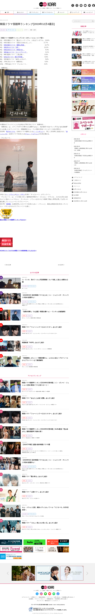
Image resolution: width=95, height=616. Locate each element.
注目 (8, 12)
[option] (23, 573)
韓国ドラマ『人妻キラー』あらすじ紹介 (35, 492)
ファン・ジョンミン (43, 348)
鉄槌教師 (31, 366)
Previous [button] (8, 573)
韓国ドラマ (25, 305)
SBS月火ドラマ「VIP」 (12, 47)
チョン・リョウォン (32, 134)
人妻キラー (37, 498)
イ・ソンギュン (38, 131)
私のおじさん (10, 131)
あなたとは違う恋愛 (27, 303)
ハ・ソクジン (37, 482)
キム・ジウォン (26, 516)
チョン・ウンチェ (26, 317)
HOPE (24, 348)
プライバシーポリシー (40, 598)
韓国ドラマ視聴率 (46, 391)
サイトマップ (40, 600)
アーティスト (35, 12)
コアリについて (78, 177)
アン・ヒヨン (30, 482)
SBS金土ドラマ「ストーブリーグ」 (16, 52)
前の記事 (8, 265)
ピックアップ (75, 12)
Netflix (24, 333)
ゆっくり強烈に (59, 450)
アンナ (24, 437)
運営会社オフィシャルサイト (51, 600)
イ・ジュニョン (34, 333)
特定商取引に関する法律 (80, 201)
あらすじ (28, 333)
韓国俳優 (36, 366)
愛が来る (42, 482)
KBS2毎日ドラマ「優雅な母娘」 (15, 45)
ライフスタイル (48, 12)
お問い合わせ (77, 189)
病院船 (8, 204)
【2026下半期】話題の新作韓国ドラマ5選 (36, 444)
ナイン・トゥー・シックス (49, 450)
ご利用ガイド (77, 180)
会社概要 (76, 195)
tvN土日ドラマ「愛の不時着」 (14, 57)
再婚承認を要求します (27, 452)
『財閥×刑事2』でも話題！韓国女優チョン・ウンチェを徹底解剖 (43, 311)
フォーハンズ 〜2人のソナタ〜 (50, 333)
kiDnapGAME (25, 450)
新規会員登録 (77, 183)
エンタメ (21, 12)
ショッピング (89, 12)
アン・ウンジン (40, 404)
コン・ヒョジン (30, 498)
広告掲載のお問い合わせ (80, 192)
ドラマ (25, 30)
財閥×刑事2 (33, 317)
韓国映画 (50, 348)
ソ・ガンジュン (47, 404)
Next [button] (87, 573)
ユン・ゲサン (20, 194)
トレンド (62, 12)
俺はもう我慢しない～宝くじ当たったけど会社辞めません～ (51, 303)
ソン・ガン (41, 333)
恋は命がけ (28, 437)
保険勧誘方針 (77, 198)
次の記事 (60, 265)
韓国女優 (39, 317)
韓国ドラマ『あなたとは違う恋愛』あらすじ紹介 (38, 398)
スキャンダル (35, 303)
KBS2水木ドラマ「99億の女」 (14, 50)
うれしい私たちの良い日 (32, 529)
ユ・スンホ (25, 288)
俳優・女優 (33, 30)
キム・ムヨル (25, 366)
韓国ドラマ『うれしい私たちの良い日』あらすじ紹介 (40, 523)
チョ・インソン (34, 348)
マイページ (77, 186)
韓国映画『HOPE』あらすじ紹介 (33, 342)
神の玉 (34, 452)
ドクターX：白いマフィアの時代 (36, 450)
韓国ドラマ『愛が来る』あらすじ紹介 (34, 476)
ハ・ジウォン (10, 194)
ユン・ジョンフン (51, 529)
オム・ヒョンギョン (43, 529)
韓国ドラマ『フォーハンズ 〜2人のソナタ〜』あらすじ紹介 (42, 327)
